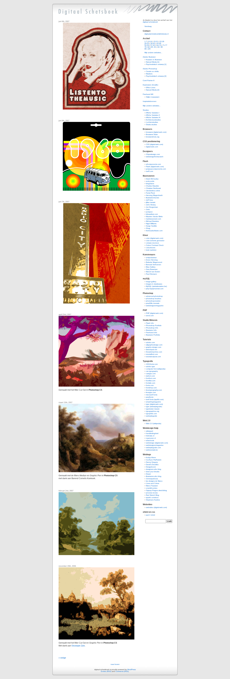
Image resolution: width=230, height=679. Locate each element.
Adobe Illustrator (149, 57)
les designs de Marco (154, 481)
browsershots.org (152, 137)
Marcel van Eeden (153, 272)
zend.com (150, 315)
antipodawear (151, 257)
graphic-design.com (153, 347)
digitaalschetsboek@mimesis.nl (156, 34)
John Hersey (151, 205)
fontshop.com (151, 388)
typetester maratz (152, 409)
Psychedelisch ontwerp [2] (156, 76)
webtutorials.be (152, 450)
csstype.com (151, 373)
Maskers (149, 74)
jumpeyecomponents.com (156, 169)
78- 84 (147, 47)
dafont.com (150, 376)
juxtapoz (149, 212)
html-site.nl (150, 436)
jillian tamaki (150, 202)
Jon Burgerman (152, 207)
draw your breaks (152, 472)
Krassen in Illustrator (154, 60)
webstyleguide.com (153, 447)
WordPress (131, 669)
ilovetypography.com (154, 390)
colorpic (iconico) (152, 243)
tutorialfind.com (152, 354)
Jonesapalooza (152, 479)
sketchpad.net (151, 349)
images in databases (154, 284)
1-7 (145, 41)
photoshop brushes (153, 298)
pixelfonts (149, 397)
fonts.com (150, 385)
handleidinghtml (152, 433)
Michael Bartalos (152, 221)
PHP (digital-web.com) (154, 313)
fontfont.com (151, 378)
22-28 (162, 41)
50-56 (146, 45)
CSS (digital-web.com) (154, 144)
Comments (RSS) (122, 671)
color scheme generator (155, 240)
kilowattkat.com (152, 214)
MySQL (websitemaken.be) (156, 286)
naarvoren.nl (151, 438)
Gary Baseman (152, 269)
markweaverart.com (153, 219)
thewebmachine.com (154, 352)
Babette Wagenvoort (154, 262)
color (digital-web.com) (154, 238)
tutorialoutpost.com (153, 356)
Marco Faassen (152, 486)
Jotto (148, 209)
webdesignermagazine (154, 306)
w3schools (150, 440)
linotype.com (151, 392)
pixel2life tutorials (152, 303)
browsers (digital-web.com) (156, 132)
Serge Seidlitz (151, 226)
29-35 (146, 43)
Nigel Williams (151, 223)
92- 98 (160, 47)
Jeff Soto (149, 200)
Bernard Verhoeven (153, 265)
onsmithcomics (151, 488)
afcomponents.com (153, 164)
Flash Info (150, 323)
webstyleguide (151, 416)
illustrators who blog (153, 476)
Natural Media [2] (152, 90)
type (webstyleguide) (154, 406)
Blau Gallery (150, 267)
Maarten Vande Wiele (154, 216)
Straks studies (151, 124)
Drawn (148, 474)
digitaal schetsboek (150, 22)
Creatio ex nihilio (152, 71)
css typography (152, 371)
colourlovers (150, 248)
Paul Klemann (151, 274)
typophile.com (151, 413)
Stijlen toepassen (152, 97)
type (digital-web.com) (154, 404)
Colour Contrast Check (154, 245)
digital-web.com (152, 147)
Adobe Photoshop (150, 69)
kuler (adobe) (151, 250)
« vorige (62, 658)
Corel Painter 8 (148, 80)
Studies (146, 110)
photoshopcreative (153, 301)
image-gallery (151, 281)
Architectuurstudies (153, 120)
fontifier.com (150, 381)
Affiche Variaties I (152, 113)
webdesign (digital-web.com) (157, 443)
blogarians (150, 183)
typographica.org (152, 411)
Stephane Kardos (153, 500)
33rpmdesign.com (153, 154)
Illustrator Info (151, 330)
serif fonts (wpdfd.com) (154, 399)
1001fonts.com (152, 364)
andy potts (150, 181)
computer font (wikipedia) (155, 369)
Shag (148, 228)
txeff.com (149, 171)
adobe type (150, 366)
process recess (152, 493)
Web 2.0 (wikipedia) (153, 423)
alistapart (149, 431)
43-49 (159, 43)
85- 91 (153, 47)
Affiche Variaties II (153, 115)
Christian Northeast (153, 188)
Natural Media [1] (152, 62)
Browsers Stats (152, 134)
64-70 (159, 45)
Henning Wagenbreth (154, 195)
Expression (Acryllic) (150, 85)
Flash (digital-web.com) (155, 166)
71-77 (165, 45)
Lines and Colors (152, 483)
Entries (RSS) (106, 671)
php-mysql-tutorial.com (154, 289)
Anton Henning (152, 260)
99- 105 (147, 49)
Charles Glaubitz (152, 186)
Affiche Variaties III (153, 117)
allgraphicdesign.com (154, 345)
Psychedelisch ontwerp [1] (156, 64)
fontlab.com (150, 383)
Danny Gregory (152, 462)
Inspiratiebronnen (149, 101)
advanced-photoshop (154, 296)
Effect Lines (150, 87)
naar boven (115, 664)
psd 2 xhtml (150, 515)
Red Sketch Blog (152, 495)
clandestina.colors (153, 191)
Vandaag (148, 26)
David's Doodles (152, 464)
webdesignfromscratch (154, 157)
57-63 (153, 45)
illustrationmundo (152, 198)
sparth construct (152, 497)
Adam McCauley (152, 179)
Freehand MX (148, 94)
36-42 (153, 43)
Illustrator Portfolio (153, 335)
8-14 (150, 41)
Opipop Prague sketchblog (156, 490)
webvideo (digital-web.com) (156, 507)
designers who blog (153, 469)
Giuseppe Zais (78, 646)
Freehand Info (151, 332)
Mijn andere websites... (153, 52)
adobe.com (150, 342)
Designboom (151, 467)
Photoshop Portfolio (153, 325)
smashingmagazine (153, 402)
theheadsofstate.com (154, 231)
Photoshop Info (152, 328)
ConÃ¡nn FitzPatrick (153, 460)
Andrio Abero (151, 457)
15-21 (156, 41)
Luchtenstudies (152, 122)
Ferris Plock (150, 193)
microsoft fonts (151, 395)
